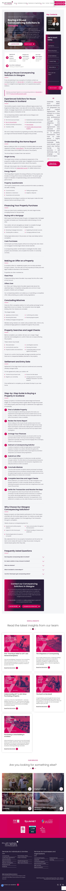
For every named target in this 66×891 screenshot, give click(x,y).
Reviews (52, 3)
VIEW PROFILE (51, 29)
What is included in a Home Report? (13, 569)
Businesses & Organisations (35, 3)
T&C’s (58, 878)
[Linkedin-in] (63, 885)
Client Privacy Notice (40, 878)
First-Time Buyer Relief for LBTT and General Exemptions (16, 654)
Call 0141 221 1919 (15, 44)
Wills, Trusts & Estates (23, 862)
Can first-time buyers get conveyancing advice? (17, 574)
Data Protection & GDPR (40, 863)
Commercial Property (39, 858)
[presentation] (53, 24)
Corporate (36, 859)
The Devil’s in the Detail (44, 694)
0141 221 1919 (20, 82)
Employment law (6, 864)
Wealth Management (23, 861)
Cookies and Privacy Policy (51, 878)
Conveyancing (5, 855)
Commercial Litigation (39, 861)
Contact (48, 3)
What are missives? (9, 565)
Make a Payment (60, 879)
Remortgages (29, 124)
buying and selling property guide (18, 93)
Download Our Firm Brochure (50, 879)
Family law (4, 866)
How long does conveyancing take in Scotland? (16, 557)
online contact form (29, 600)
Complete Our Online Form (30, 606)
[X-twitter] (58, 885)
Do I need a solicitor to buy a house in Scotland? (17, 561)
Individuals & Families (23, 3)
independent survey (21, 168)
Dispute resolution (6, 861)
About (15, 3)
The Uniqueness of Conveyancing (47, 654)
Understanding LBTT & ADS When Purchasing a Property (15, 695)
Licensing (52, 859)
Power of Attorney (22, 857)
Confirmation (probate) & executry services (8, 858)
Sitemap (62, 878)
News (43, 3)
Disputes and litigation (7, 862)
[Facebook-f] (60, 885)
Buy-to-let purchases (11, 122)
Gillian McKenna (51, 22)
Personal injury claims (23, 855)
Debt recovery (37, 865)
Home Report (20, 148)
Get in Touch (28, 44)
